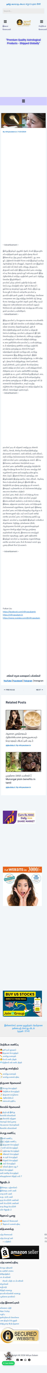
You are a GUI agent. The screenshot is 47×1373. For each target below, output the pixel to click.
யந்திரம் (8, 1241)
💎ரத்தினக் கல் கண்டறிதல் (11, 1062)
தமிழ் (9, 4)
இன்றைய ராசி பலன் (8, 1190)
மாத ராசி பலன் (6, 1194)
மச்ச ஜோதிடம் (6, 1210)
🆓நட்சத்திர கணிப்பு (8, 1141)
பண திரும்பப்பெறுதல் (8, 1320)
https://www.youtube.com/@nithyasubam (21, 618)
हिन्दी (38, 4)
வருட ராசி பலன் (6, 1197)
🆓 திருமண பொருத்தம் (9, 1144)
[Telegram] (29, 1360)
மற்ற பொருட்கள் (6, 1238)
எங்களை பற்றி (5, 1308)
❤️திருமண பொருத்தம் (9, 1053)
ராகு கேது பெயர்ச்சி (8, 1206)
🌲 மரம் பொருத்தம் (8, 1163)
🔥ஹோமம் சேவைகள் (9, 1221)
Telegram (28, 681)
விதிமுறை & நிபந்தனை (9, 1324)
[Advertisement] (23, 71)
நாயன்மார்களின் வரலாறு (10, 1293)
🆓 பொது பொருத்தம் (8, 1088)
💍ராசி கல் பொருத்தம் (9, 1148)
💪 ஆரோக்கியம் (7, 1098)
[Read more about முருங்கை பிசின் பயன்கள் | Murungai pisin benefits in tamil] (23, 762)
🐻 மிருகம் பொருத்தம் (9, 1160)
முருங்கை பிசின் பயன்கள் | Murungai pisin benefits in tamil (20, 779)
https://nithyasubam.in (13, 615)
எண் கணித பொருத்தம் (9, 1173)
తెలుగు (22, 4)
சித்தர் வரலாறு (6, 1290)
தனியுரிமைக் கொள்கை (9, 1317)
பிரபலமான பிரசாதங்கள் (9, 1125)
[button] (5, 22)
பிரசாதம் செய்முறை (8, 1122)
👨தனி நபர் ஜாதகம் (8, 1050)
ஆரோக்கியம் (10, 745)
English (33, 4)
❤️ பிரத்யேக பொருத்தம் (10, 1091)
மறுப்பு (2, 1314)
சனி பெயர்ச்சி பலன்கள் (9, 1203)
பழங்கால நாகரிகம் (7, 1296)
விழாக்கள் (4, 1284)
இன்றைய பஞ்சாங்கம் (8, 1187)
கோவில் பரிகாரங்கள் (8, 1128)
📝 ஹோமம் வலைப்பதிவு (10, 1224)
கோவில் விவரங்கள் (8, 1115)
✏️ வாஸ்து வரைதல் (8, 1056)
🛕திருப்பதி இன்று (7, 1112)
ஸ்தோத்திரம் (5, 1274)
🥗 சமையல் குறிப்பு (8, 1101)
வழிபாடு (3, 1287)
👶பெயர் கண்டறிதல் (8, 1059)
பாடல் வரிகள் (5, 1277)
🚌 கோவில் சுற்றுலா (8, 1118)
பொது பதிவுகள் (6, 1268)
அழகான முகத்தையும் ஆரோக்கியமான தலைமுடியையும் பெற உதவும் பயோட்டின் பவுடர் (21, 737)
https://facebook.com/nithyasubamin (19, 612)
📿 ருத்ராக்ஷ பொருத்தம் (9, 1151)
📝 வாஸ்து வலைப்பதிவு (9, 1077)
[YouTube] (21, 1360)
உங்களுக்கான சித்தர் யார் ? (11, 1176)
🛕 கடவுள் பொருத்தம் (9, 1157)
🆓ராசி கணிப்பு (6, 1138)
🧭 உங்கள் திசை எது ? (9, 1167)
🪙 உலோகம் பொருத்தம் (9, 1154)
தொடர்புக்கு (5, 1311)
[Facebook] (17, 1360)
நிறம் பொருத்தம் (6, 1170)
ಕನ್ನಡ (28, 4)
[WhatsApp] (25, 1360)
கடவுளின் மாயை (7, 1271)
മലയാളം (15, 4)
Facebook (17, 681)
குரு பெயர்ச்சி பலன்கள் (9, 1200)
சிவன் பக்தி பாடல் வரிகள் (13, 1281)
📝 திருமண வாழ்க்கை (9, 1095)
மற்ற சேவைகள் (6, 1234)
